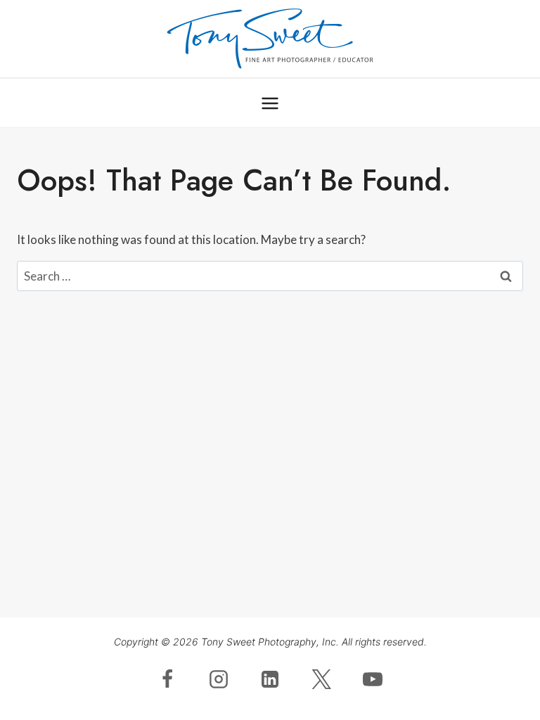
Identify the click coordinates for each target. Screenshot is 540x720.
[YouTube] (372, 679)
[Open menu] (270, 103)
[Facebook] (167, 679)
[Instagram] (218, 679)
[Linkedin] (270, 679)
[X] (321, 679)
